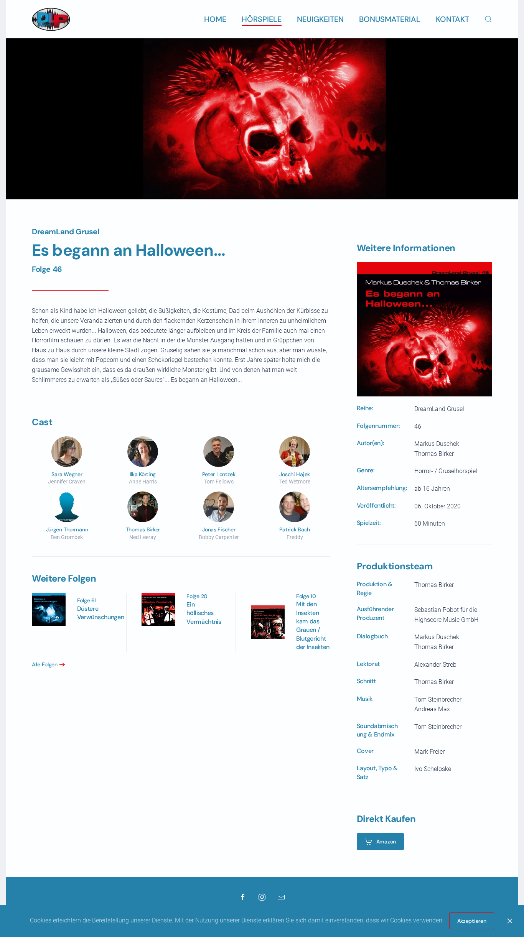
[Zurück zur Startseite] (51, 19)
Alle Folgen (45, 664)
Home (215, 19)
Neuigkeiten (320, 19)
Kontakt (452, 19)
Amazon (386, 841)
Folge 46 (47, 269)
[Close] (509, 921)
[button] (488, 19)
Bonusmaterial (389, 19)
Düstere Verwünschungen (100, 613)
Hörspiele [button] (262, 19)
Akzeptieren (471, 920)
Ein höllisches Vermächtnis (203, 613)
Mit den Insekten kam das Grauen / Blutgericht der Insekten (313, 625)
